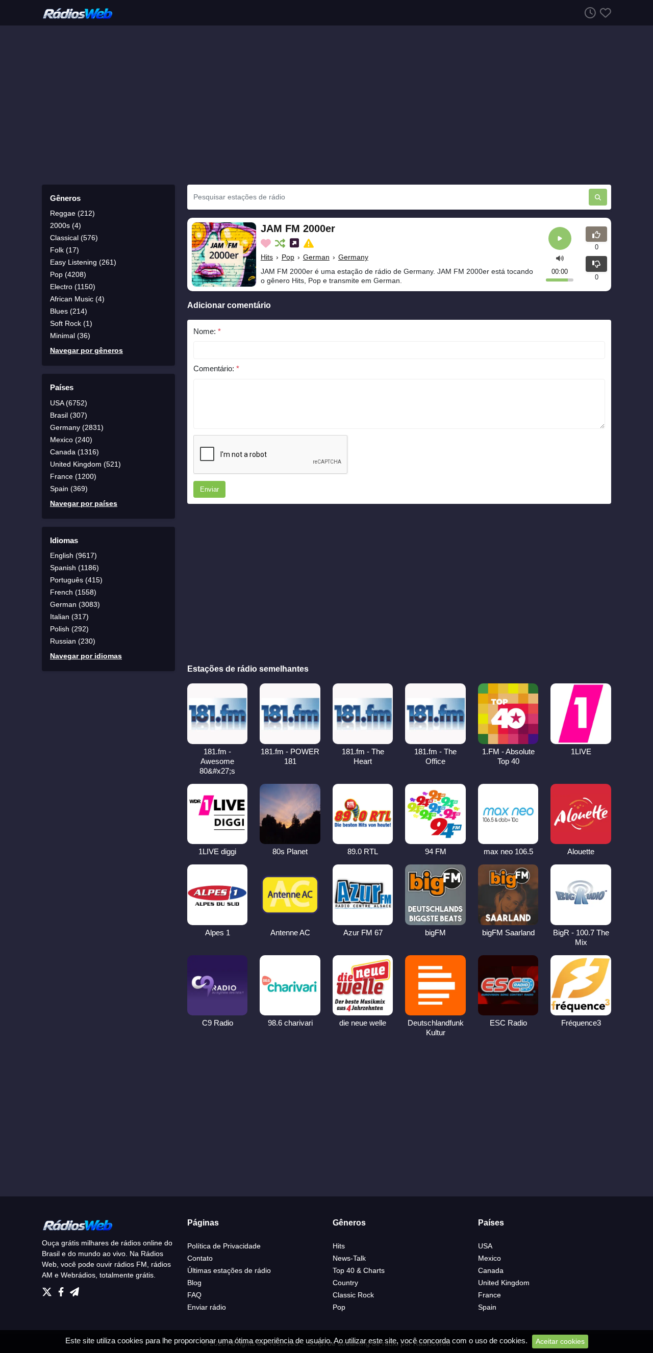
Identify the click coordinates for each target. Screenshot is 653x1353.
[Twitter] (49, 1289)
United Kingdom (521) (85, 464)
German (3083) (75, 604)
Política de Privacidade (224, 1246)
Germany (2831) (77, 427)
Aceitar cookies (560, 1341)
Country (345, 1283)
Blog (194, 1283)
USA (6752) (68, 403)
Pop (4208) (68, 274)
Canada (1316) (74, 452)
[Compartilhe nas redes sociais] (295, 243)
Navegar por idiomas (86, 656)
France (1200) (73, 476)
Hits (267, 257)
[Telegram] (74, 1289)
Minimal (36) (70, 335)
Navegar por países (83, 503)
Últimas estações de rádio (229, 1270)
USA (485, 1246)
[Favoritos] (603, 12)
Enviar (209, 489)
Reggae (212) (72, 213)
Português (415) (76, 580)
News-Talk (349, 1258)
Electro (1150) (72, 287)
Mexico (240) (71, 440)
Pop (288, 257)
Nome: (207, 331)
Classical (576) (74, 238)
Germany (353, 257)
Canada (491, 1270)
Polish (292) (69, 629)
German (316, 257)
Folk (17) (64, 250)
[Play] (559, 238)
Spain (487, 1307)
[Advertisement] (326, 105)
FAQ (194, 1295)
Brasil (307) (68, 415)
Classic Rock (353, 1295)
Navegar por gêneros (86, 350)
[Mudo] (560, 258)
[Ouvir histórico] (588, 12)
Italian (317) (69, 616)
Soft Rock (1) (71, 323)
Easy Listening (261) (83, 262)
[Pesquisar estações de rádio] (598, 197)
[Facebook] (63, 1289)
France (489, 1295)
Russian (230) (72, 641)
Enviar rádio (206, 1307)
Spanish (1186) (74, 568)
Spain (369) (69, 488)
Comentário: (216, 368)
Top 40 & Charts (359, 1270)
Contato (200, 1258)
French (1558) (73, 592)
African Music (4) (77, 299)
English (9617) (73, 555)
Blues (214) (68, 311)
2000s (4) (65, 225)
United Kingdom (504, 1283)
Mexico (489, 1258)
